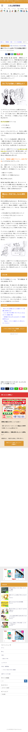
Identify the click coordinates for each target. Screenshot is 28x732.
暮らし (5, 8)
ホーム (2, 8)
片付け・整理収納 (20, 8)
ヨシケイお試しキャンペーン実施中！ (14, 443)
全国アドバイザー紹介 (6, 673)
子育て (9, 8)
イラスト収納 (23, 45)
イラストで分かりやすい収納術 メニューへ (13, 329)
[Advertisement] (14, 26)
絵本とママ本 (5, 658)
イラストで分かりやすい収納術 (9, 669)
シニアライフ (13, 8)
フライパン (17, 45)
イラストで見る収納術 (5, 45)
